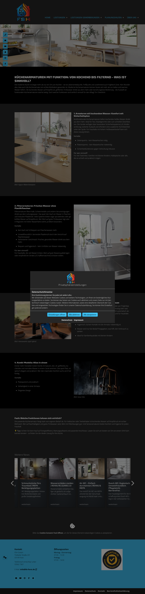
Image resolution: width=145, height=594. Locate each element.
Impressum (78, 320)
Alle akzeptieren (90, 314)
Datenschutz (67, 320)
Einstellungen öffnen (57, 314)
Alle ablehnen (74, 314)
